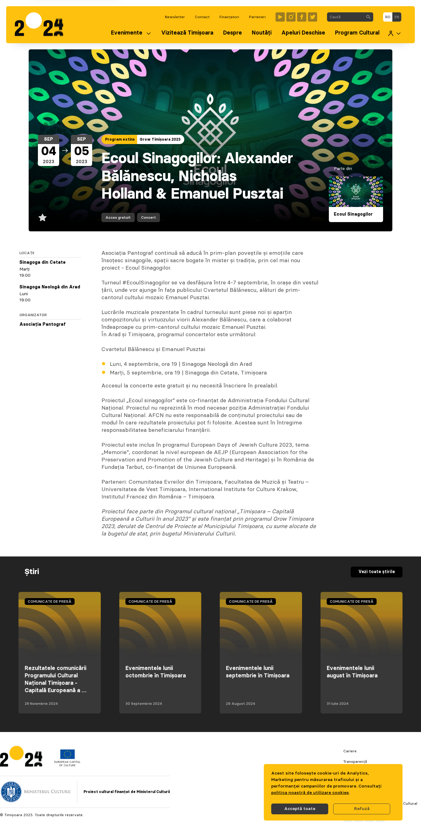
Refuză (362, 809)
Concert (148, 217)
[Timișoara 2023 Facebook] (301, 17)
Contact (202, 17)
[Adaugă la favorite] (42, 217)
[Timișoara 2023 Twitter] (312, 17)
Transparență (355, 761)
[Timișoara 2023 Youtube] (280, 17)
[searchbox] (345, 17)
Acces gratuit (118, 217)
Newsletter (175, 17)
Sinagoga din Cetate (42, 262)
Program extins (120, 139)
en (396, 17)
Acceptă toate (299, 809)
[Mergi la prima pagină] (42, 24)
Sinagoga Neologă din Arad (49, 287)
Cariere (350, 751)
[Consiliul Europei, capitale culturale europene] (67, 765)
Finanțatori (229, 17)
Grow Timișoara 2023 (160, 139)
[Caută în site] (368, 17)
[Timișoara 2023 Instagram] (291, 17)
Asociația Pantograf (42, 324)
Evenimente (126, 33)
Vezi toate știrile (376, 572)
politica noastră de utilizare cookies (310, 793)
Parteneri (257, 17)
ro (387, 17)
